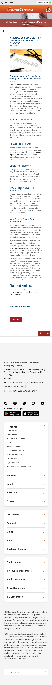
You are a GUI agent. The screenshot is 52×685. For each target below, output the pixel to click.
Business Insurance (14, 455)
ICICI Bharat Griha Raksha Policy (19, 467)
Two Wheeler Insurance (16, 439)
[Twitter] (24, 403)
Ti (3, 31)
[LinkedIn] (42, 403)
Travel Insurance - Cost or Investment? (24, 290)
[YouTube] (33, 403)
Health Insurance (13, 443)
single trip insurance (17, 248)
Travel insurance (16, 85)
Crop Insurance (12, 459)
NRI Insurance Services (15, 451)
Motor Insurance (13, 431)
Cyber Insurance (13, 463)
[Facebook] (5, 403)
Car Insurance (12, 435)
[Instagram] (15, 403)
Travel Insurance (13, 447)
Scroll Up (44, 333)
